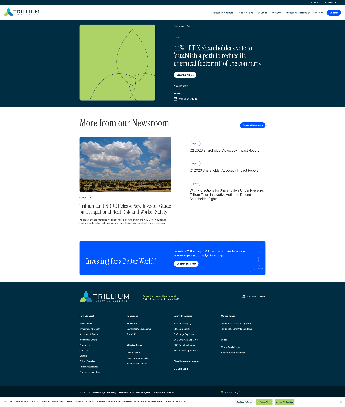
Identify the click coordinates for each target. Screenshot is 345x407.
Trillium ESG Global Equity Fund (236, 323)
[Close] (341, 402)
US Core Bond (181, 368)
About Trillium (86, 323)
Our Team (84, 350)
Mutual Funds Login (230, 347)
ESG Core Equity (182, 329)
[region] (172, 402)
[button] (333, 2)
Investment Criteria (88, 339)
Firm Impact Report (89, 366)
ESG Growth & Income (185, 345)
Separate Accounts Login (233, 352)
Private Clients (133, 352)
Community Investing (90, 372)
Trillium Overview (88, 361)
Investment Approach (90, 329)
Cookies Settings (244, 402)
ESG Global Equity (182, 323)
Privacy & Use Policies (176, 401)
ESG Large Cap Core (184, 334)
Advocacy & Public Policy (298, 12)
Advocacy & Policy (89, 334)
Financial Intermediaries (138, 358)
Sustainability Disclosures (139, 329)
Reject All (264, 402)
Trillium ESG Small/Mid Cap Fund (236, 329)
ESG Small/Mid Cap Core (186, 339)
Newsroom (318, 12)
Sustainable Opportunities (186, 350)
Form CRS (132, 334)
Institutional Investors (137, 363)
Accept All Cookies (284, 402)
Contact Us (85, 345)
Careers (83, 356)
